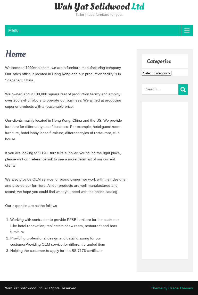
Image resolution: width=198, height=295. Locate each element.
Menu (13, 30)
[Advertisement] (157, 179)
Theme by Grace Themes (172, 288)
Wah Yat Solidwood (99, 6)
